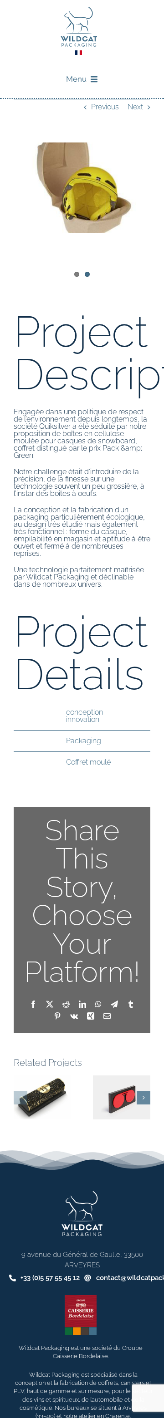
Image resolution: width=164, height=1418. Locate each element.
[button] (20, 1097)
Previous (105, 107)
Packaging (83, 740)
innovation (82, 719)
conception (84, 712)
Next (135, 107)
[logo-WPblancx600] (82, 1194)
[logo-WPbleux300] (79, 10)
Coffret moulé (88, 762)
